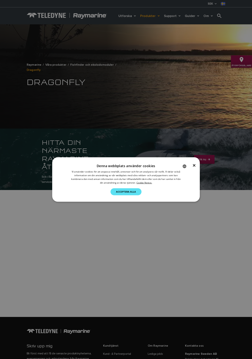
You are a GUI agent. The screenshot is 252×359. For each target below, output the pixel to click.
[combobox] (184, 166)
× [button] (194, 165)
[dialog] (126, 179)
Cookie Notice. (144, 182)
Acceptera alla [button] (126, 191)
